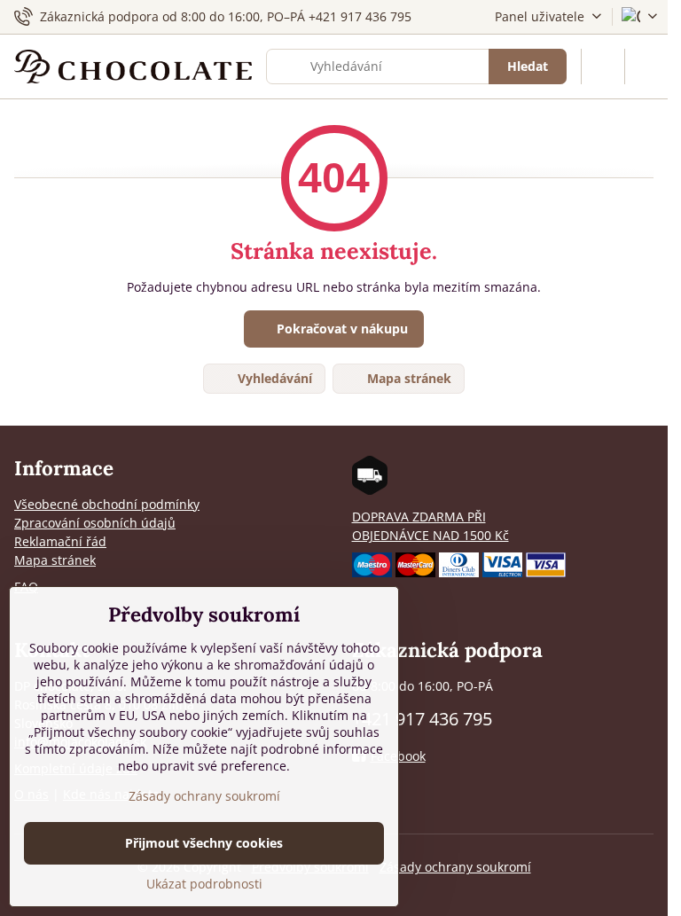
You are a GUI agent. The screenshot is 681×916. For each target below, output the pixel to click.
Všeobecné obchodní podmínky (107, 504)
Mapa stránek (407, 378)
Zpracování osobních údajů (95, 522)
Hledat (527, 66)
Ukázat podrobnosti (204, 883)
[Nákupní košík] (603, 66)
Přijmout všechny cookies (204, 842)
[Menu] (646, 66)
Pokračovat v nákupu (340, 328)
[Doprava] (369, 489)
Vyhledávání (273, 378)
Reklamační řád (60, 541)
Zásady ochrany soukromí (455, 866)
